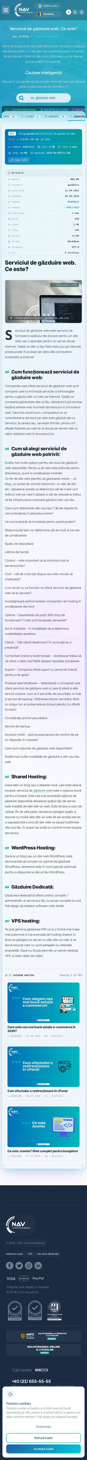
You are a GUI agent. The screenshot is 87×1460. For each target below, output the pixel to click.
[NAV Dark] (75, 12)
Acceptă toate (43, 1449)
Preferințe (43, 1427)
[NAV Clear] (81, 12)
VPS (30, 1253)
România (49, 14)
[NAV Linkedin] (38, 1265)
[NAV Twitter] (19, 1265)
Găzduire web (14, 1253)
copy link (20, 160)
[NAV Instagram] (28, 1265)
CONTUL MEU (50, 6)
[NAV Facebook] (9, 1265)
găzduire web (42, 790)
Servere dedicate (47, 1253)
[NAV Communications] (24, 10)
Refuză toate (43, 1438)
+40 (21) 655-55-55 (31, 1381)
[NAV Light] (68, 12)
